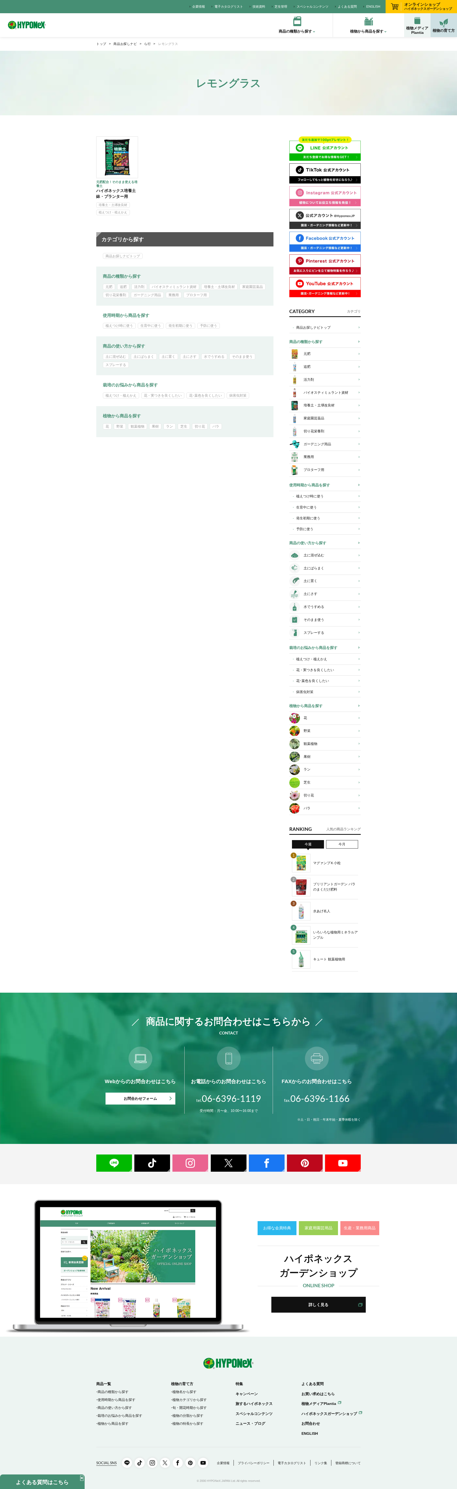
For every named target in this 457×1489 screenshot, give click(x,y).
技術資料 (259, 6)
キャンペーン (247, 1394)
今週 (308, 844)
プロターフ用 (196, 295)
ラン (169, 426)
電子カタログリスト (228, 6)
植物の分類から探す (187, 1416)
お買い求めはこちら (318, 1394)
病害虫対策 (237, 395)
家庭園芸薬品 (252, 287)
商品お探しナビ (125, 44)
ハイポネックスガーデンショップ (329, 1414)
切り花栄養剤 (116, 295)
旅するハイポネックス (254, 1403)
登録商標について (348, 1463)
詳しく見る (318, 1304)
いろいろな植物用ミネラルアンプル (335, 935)
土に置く (168, 357)
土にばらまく (144, 357)
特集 (239, 1384)
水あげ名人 (321, 911)
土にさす (189, 357)
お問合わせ (310, 1423)
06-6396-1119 (228, 1098)
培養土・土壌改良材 (113, 205)
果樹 (155, 426)
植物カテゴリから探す (189, 1400)
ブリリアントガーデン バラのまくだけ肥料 (334, 886)
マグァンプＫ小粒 (327, 863)
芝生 (183, 426)
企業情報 (198, 6)
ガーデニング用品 (147, 295)
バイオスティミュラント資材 (174, 287)
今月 (342, 844)
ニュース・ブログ (250, 1423)
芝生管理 (281, 6)
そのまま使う (242, 357)
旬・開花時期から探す (189, 1408)
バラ (215, 426)
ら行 (147, 44)
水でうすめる (214, 357)
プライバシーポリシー (253, 1463)
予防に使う (208, 326)
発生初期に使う (180, 326)
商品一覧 (103, 1384)
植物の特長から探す (187, 1424)
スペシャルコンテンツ (312, 6)
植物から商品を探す (122, 416)
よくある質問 (347, 6)
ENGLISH (373, 6)
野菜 (119, 426)
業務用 (173, 295)
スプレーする (116, 365)
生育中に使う (150, 326)
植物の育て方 (444, 30)
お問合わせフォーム (140, 1098)
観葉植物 (137, 426)
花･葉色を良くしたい (205, 395)
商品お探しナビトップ (123, 256)
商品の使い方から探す (124, 346)
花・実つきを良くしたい (163, 395)
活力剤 (139, 287)
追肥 (123, 287)
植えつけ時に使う (119, 326)
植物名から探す (184, 1392)
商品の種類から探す (122, 276)
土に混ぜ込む (116, 357)
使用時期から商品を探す (126, 315)
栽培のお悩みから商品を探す (130, 385)
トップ (101, 44)
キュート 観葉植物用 (329, 959)
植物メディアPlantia (417, 30)
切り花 (200, 426)
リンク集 (320, 1463)
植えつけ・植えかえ (113, 212)
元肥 (109, 287)
